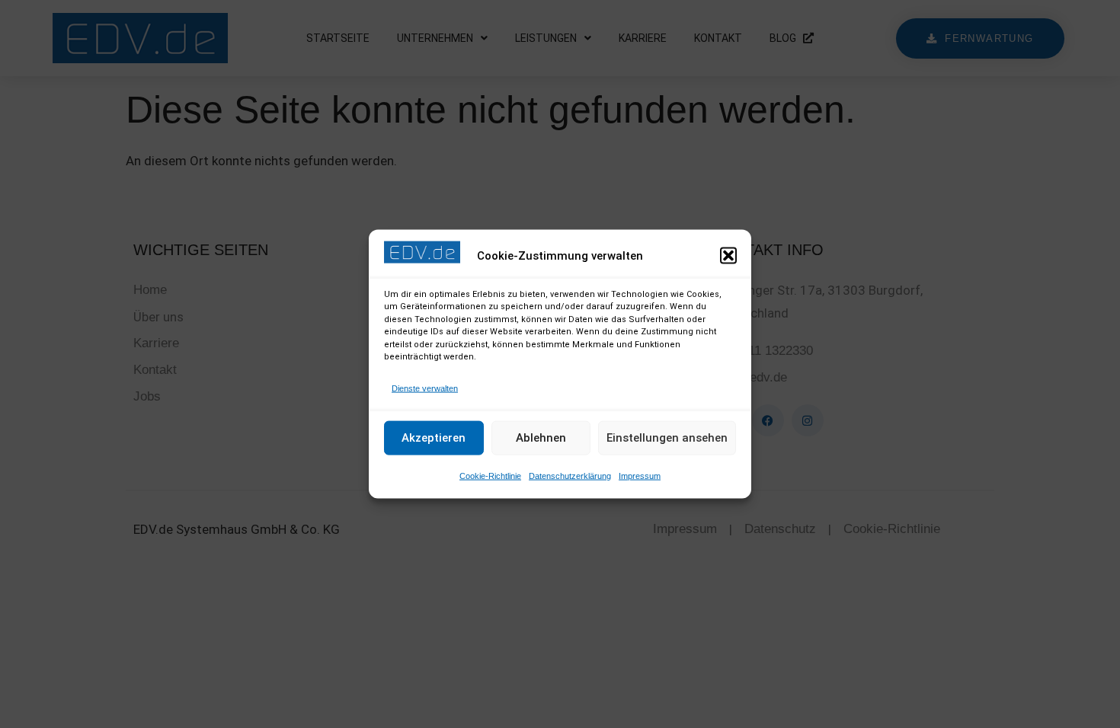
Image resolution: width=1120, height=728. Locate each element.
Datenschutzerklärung (570, 475)
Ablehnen (541, 438)
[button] (728, 255)
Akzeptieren (434, 438)
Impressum (640, 475)
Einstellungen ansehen (667, 438)
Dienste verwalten (425, 387)
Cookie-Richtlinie (490, 475)
